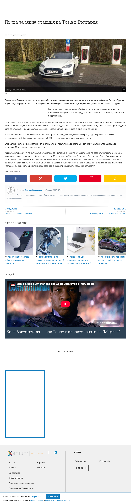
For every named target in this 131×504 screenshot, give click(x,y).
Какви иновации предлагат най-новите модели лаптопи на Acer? (79, 260)
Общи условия (36, 500)
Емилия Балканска (33, 190)
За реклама (14, 473)
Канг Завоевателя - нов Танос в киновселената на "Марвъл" (63, 331)
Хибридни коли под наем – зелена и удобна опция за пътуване (112, 260)
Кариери (41, 463)
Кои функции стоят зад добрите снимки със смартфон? (17, 260)
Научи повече (38, 496)
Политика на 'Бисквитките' (21, 488)
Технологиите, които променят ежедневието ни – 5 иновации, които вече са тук (50, 260)
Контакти (41, 468)
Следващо (120, 209)
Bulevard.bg (80, 461)
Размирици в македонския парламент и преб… (108, 213)
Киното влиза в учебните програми (18, 213)
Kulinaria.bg (104, 461)
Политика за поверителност (57, 500)
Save (91, 176)
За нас (12, 463)
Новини (12, 468)
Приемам (53, 496)
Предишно (11, 209)
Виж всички (81, 468)
